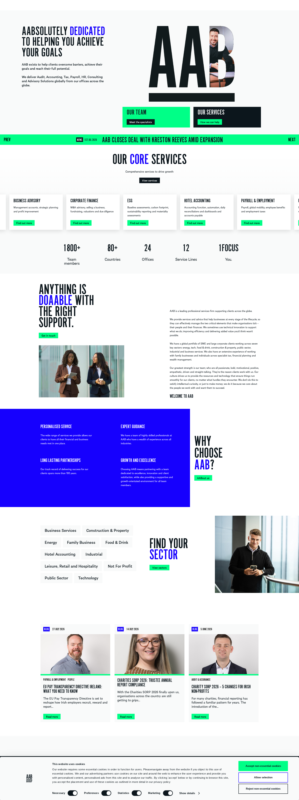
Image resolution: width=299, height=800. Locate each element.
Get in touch (48, 335)
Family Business (81, 542)
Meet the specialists (140, 122)
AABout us (203, 478)
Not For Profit (120, 566)
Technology (88, 578)
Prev (7, 140)
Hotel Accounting (60, 554)
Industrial (93, 554)
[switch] (106, 793)
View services (149, 180)
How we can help (209, 122)
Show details (187, 793)
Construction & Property (107, 530)
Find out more (24, 223)
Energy (51, 542)
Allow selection (263, 777)
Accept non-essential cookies (263, 765)
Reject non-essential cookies (263, 788)
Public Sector (56, 578)
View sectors (159, 567)
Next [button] (292, 140)
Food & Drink (116, 542)
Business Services (60, 530)
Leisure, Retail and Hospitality (71, 566)
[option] (149, 140)
